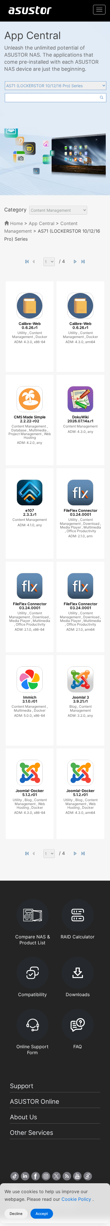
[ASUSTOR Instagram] (46, 1176)
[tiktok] (14, 1176)
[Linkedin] (25, 1176)
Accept (42, 1213)
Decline (16, 1213)
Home (16, 223)
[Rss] (67, 1176)
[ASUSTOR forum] (87, 1176)
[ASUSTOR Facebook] (35, 1176)
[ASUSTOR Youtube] (77, 1176)
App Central (41, 223)
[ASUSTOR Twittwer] (56, 1176)
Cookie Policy (77, 1199)
